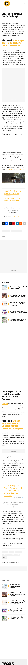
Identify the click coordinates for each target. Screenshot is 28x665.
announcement (6, 459)
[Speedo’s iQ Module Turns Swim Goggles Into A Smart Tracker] (4, 312)
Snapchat (5, 404)
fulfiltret (14, 230)
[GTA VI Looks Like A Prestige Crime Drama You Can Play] (4, 295)
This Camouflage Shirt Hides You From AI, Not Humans (18, 320)
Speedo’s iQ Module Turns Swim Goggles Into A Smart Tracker (19, 312)
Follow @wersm (13, 212)
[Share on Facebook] (6, 223)
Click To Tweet (17, 497)
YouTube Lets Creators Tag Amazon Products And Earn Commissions (17, 304)
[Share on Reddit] (20, 223)
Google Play (19, 169)
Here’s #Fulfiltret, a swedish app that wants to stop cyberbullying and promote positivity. (12, 196)
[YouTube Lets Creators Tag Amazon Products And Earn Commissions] (4, 303)
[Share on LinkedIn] (17, 223)
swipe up (4, 557)
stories (17, 554)
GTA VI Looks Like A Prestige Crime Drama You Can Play (18, 295)
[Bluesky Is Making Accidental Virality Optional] (4, 287)
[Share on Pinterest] (13, 223)
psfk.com (16, 216)
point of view (5, 554)
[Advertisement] (14, 84)
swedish (19, 230)
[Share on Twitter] (10, 223)
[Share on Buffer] (3, 223)
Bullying (7, 230)
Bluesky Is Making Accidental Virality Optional (18, 287)
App (3, 230)
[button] (2, 3)
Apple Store (9, 169)
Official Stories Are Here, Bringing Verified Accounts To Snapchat (13, 424)
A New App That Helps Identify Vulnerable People (13, 43)
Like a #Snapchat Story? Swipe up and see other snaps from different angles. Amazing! (13, 490)
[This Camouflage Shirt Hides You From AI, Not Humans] (4, 320)
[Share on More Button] (24, 223)
